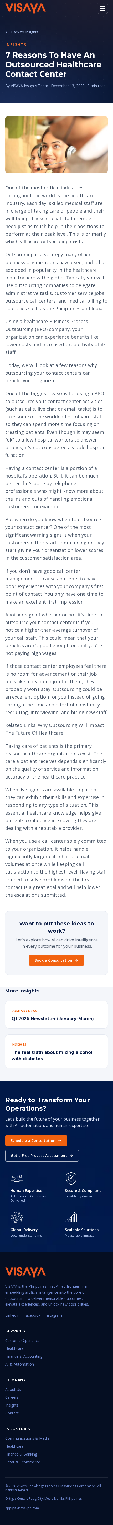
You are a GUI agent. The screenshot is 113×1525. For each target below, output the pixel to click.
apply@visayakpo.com (22, 1508)
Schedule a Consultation (33, 1140)
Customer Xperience (22, 1340)
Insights (11, 1405)
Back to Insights (24, 31)
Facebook (32, 1315)
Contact (12, 1413)
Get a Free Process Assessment (39, 1155)
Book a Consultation (53, 960)
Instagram (53, 1315)
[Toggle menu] (102, 8)
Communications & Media (27, 1438)
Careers (11, 1397)
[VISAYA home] (25, 8)
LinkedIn (12, 1315)
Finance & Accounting (23, 1356)
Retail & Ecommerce (22, 1461)
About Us (13, 1389)
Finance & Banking (21, 1454)
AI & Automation (19, 1364)
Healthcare (14, 1348)
